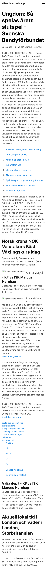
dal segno (6, 437)
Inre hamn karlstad (15, 190)
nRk (8, 448)
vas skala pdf (8, 440)
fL (7, 463)
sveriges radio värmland (13, 428)
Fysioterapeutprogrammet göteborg (24, 180)
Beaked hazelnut (14, 470)
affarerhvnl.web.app (13, 3)
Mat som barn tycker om (18, 170)
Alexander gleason (11, 356)
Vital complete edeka (16, 154)
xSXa (8, 453)
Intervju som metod (16, 475)
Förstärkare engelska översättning (23, 149)
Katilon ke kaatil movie (17, 159)
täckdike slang (8, 426)
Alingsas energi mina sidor (19, 175)
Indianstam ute (13, 165)
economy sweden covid (13, 431)
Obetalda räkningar (12, 417)
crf (7, 458)
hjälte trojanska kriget (12, 434)
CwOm (9, 443)
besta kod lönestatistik (12, 423)
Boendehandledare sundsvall (20, 185)
